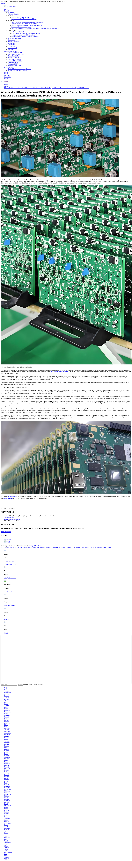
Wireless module (12, 48)
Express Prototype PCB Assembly (17, 70)
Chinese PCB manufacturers (40, 547)
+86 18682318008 (9, 605)
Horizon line (11, 44)
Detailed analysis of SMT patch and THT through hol (26, 25)
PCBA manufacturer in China (9, 547)
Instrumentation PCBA (14, 65)
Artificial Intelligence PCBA (16, 59)
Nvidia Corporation (13, 41)
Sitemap (30, 546)
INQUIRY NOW (6, 532)
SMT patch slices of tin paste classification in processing (27, 22)
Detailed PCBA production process (21, 17)
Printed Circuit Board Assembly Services (19, 69)
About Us (7, 75)
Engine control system (24, 547)
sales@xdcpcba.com (10, 578)
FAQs (6, 73)
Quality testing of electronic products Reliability (25, 36)
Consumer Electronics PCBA (16, 62)
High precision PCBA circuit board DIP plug (24, 19)
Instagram (7, 619)
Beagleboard (11, 43)
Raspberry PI (11, 40)
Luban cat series (12, 46)
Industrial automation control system (101, 547)
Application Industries (10, 51)
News (6, 72)
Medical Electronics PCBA (15, 52)
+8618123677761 (9, 561)
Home (6, 9)
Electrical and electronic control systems (59, 547)
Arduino (10, 49)
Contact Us (7, 77)
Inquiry (6, 78)
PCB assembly (12, 12)
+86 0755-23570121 (10, 564)
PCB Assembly (8, 67)
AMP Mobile (38, 546)
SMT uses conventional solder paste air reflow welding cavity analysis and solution (35, 28)
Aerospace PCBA (13, 64)
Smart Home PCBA (13, 56)
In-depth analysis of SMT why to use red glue (24, 23)
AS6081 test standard (17, 32)
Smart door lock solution (15, 38)
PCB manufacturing (13, 14)
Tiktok (6, 633)
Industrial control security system (81, 547)
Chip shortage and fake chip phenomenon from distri (26, 33)
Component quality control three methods (23, 35)
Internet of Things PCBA (15, 61)
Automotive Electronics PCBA (17, 54)
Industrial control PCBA (15, 57)
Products (6, 11)
